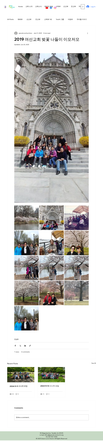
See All (93, 363)
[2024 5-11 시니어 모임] (20, 374)
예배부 (20, 19)
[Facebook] (50, 7)
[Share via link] (30, 346)
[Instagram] (55, 7)
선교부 (29, 19)
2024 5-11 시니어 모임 (18, 386)
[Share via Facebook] (15, 346)
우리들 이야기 (82, 19)
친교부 (37, 19)
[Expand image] (26, 217)
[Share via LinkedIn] (25, 346)
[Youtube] (46, 7)
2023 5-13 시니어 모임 (49, 386)
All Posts (10, 19)
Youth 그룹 (60, 19)
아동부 (70, 19)
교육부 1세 (48, 19)
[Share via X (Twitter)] (20, 346)
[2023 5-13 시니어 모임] (51, 374)
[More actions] (87, 33)
